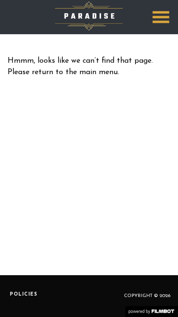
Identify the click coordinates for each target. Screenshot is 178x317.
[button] (161, 17)
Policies (23, 294)
